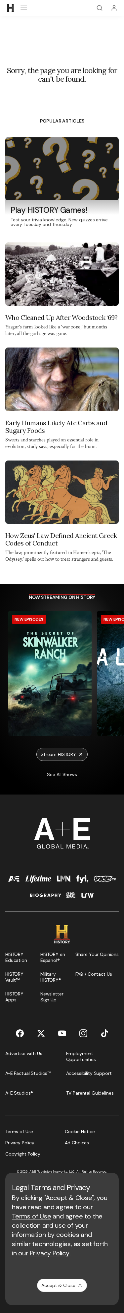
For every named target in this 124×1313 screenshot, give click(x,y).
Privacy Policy (49, 1253)
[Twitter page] (41, 1033)
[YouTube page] (62, 1033)
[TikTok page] (104, 1033)
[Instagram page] (83, 1033)
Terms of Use (31, 1216)
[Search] (99, 8)
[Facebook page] (20, 1033)
